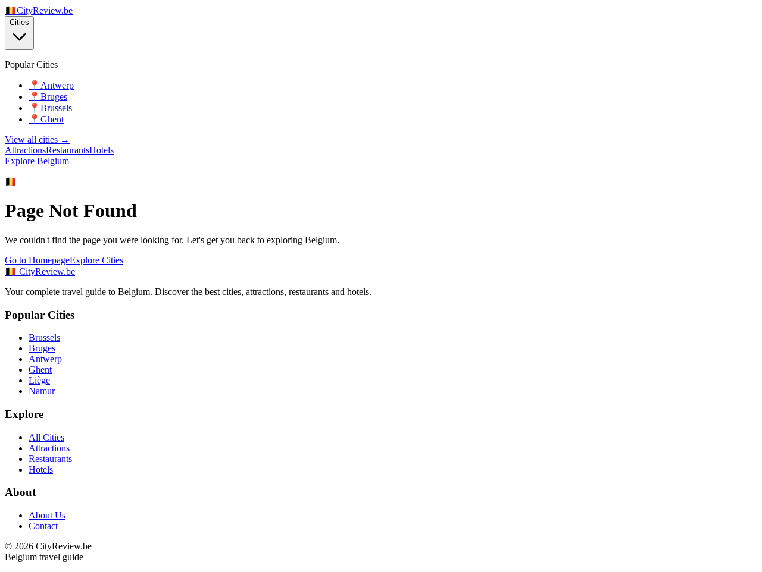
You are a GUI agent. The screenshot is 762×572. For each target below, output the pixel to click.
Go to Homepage (37, 260)
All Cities (46, 437)
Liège (39, 380)
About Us (47, 515)
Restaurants (67, 150)
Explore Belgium (37, 161)
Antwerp (45, 359)
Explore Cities (96, 260)
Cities (19, 22)
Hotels (101, 150)
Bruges (42, 348)
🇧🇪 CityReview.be (40, 271)
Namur (42, 391)
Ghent (40, 369)
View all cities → (37, 139)
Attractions (25, 150)
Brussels (44, 337)
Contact (43, 526)
